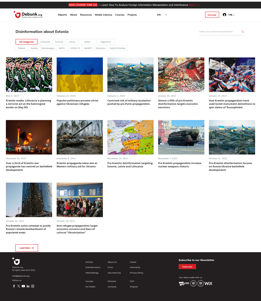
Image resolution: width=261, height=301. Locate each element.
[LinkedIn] (28, 286)
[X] (19, 286)
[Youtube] (23, 286)
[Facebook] (14, 286)
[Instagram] (33, 286)
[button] (74, 15)
